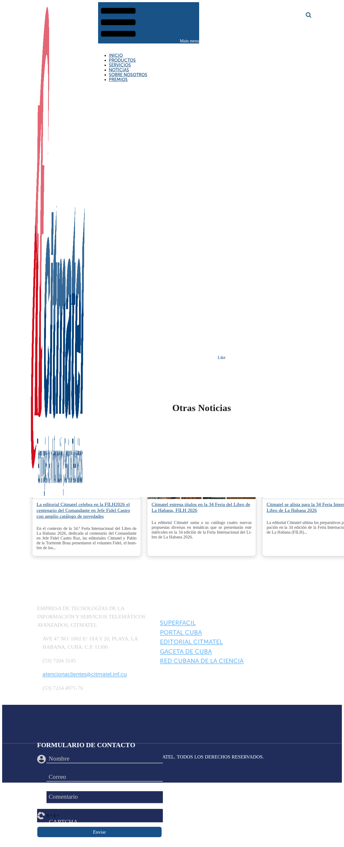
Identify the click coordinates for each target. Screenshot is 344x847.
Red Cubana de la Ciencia (201, 661)
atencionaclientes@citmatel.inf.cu (84, 674)
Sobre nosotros (128, 74)
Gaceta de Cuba (186, 651)
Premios (118, 79)
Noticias (119, 69)
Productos (122, 60)
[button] (148, 22)
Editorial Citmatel (191, 642)
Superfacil (178, 622)
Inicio (116, 55)
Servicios (120, 65)
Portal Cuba (181, 632)
